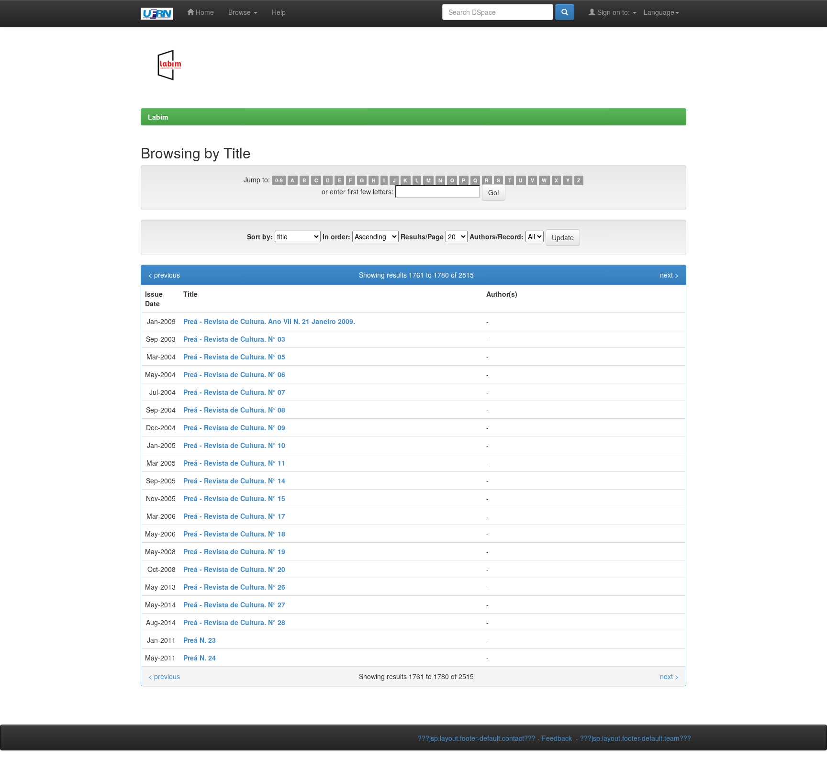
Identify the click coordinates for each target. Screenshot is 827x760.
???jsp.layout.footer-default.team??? (635, 738)
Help (279, 12)
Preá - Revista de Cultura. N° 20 (234, 569)
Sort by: (260, 236)
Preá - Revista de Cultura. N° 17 (234, 516)
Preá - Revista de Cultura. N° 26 (234, 587)
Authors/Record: (496, 236)
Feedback (557, 738)
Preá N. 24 (199, 657)
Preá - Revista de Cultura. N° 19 (234, 551)
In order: (336, 236)
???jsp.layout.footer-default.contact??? (477, 738)
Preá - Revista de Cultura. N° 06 (234, 374)
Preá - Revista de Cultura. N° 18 (234, 533)
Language (659, 12)
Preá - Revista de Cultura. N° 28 (234, 622)
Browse (240, 12)
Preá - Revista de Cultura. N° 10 (234, 445)
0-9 (279, 180)
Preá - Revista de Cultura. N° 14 (234, 480)
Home (204, 12)
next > (669, 274)
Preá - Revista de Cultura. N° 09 (234, 427)
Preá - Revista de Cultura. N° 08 (234, 409)
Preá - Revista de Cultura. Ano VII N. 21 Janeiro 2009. (269, 321)
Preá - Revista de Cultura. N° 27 (234, 604)
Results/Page (422, 236)
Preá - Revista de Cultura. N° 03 (234, 339)
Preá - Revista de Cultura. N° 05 (234, 356)
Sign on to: (613, 12)
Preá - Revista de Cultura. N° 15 (234, 498)
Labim (158, 117)
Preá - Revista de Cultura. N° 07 (234, 392)
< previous (164, 274)
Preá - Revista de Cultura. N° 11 (234, 463)
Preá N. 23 (199, 640)
